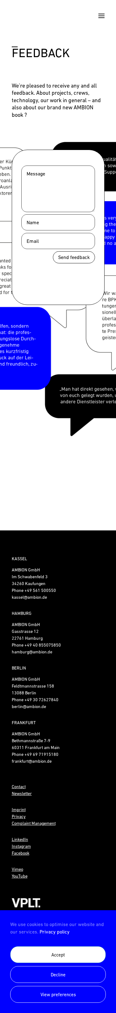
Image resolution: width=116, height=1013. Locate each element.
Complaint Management (34, 823)
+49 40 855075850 (42, 645)
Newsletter (22, 793)
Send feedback (74, 257)
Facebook (20, 853)
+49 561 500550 (40, 590)
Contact (19, 786)
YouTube (20, 876)
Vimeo (17, 869)
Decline (58, 974)
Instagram (21, 846)
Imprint (19, 809)
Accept (58, 954)
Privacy (19, 816)
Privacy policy (55, 931)
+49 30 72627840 (41, 699)
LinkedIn (20, 839)
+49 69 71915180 (41, 754)
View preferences (58, 994)
